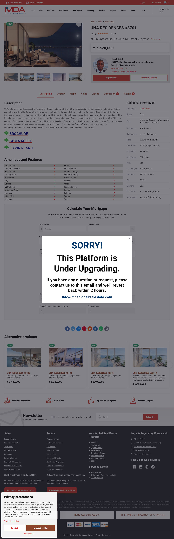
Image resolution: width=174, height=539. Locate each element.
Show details (29, 534)
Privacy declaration (11, 521)
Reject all (14, 528)
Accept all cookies (41, 528)
